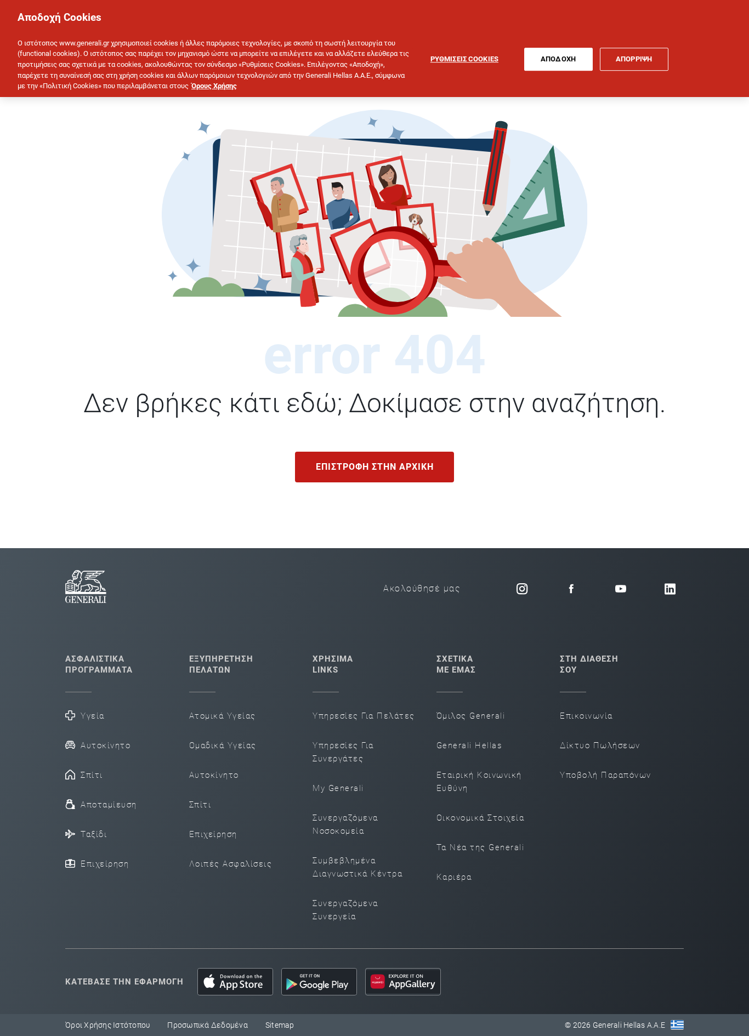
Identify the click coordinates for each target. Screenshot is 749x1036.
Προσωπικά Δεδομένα (207, 1025)
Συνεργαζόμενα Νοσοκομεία (345, 824)
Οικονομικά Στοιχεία (480, 818)
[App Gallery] (403, 981)
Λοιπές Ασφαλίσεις (231, 864)
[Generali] (85, 588)
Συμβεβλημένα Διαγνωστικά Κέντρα (357, 867)
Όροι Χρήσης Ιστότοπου (107, 1025)
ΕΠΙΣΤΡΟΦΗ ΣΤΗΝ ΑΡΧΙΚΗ (375, 467)
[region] (374, 48)
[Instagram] (522, 588)
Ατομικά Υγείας (222, 716)
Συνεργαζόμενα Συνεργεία (345, 909)
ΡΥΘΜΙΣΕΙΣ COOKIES (464, 59)
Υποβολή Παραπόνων (605, 775)
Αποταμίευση (109, 805)
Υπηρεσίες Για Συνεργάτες (343, 752)
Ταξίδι (94, 834)
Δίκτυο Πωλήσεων (600, 745)
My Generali (338, 788)
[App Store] (235, 981)
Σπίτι (92, 775)
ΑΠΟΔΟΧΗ (558, 59)
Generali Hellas (469, 745)
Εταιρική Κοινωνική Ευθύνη (479, 781)
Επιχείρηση (105, 864)
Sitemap (279, 1025)
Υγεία (93, 716)
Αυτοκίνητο (105, 745)
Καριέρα (454, 877)
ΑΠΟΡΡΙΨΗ (634, 59)
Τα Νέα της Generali (480, 847)
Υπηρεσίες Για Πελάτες (364, 716)
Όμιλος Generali (471, 716)
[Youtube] (620, 588)
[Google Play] (319, 981)
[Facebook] (571, 588)
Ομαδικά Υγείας (223, 745)
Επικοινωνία (586, 716)
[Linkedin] (670, 588)
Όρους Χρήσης (214, 86)
